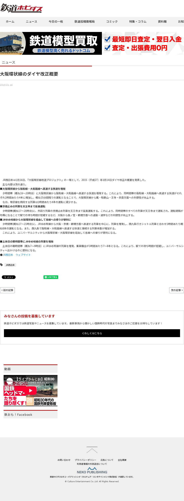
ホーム (10, 21)
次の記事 (176, 290)
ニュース (31, 21)
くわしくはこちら (92, 333)
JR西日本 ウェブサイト (17, 255)
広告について (107, 459)
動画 (7, 369)
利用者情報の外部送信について (92, 463)
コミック (112, 21)
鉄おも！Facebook (18, 414)
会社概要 (122, 459)
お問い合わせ (64, 459)
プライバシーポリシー (85, 459)
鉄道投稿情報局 (85, 21)
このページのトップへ (92, 449)
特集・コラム (137, 21)
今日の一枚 (56, 21)
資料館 (162, 21)
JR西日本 (10, 264)
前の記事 (8, 290)
